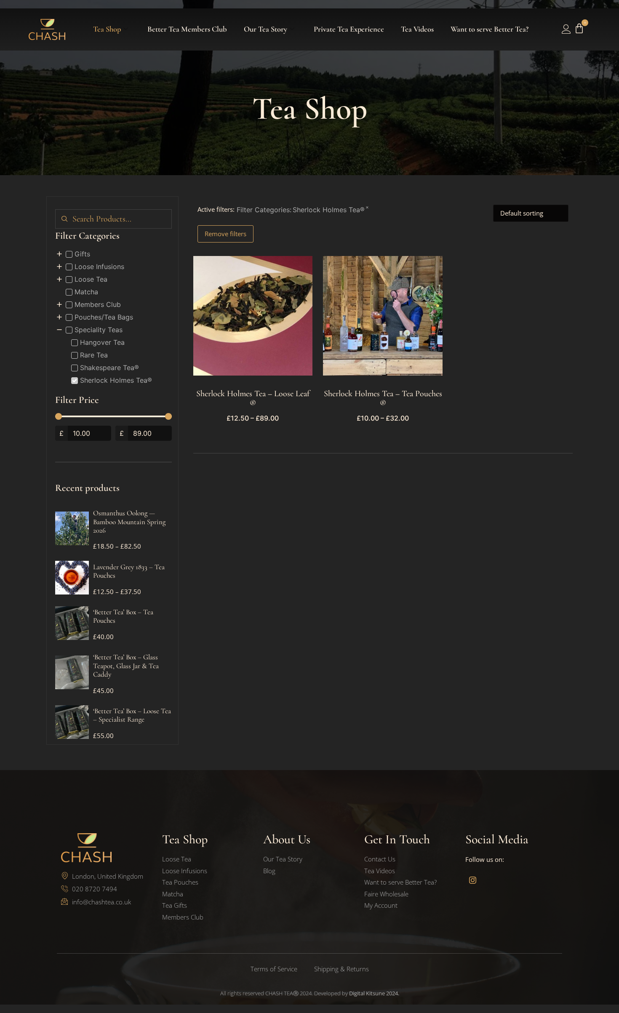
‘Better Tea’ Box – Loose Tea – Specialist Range (132, 715)
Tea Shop (107, 29)
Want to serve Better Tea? (489, 29)
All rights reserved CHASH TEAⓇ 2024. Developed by (309, 993)
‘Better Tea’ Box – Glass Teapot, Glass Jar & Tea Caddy (126, 666)
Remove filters (225, 233)
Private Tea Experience (349, 29)
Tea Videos (417, 29)
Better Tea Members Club (187, 29)
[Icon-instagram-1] (472, 880)
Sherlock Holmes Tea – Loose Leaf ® (253, 399)
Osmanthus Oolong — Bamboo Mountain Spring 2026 (129, 522)
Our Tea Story (265, 29)
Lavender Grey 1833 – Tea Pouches (129, 571)
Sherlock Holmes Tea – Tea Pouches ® (383, 399)
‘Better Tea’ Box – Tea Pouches (123, 616)
